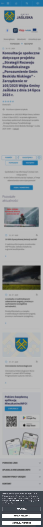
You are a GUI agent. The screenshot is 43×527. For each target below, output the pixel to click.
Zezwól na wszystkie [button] (21, 523)
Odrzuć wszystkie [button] (22, 516)
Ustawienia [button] (22, 509)
